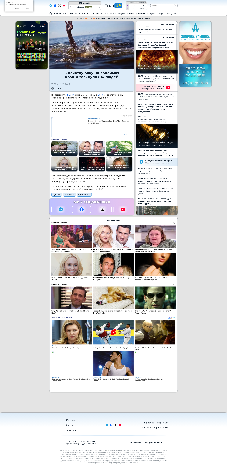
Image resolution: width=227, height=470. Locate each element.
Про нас (70, 420)
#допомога (84, 194)
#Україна (69, 194)
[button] (70, 7)
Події (90, 18)
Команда (71, 430)
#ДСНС (57, 194)
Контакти (70, 425)
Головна (80, 18)
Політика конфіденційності (156, 427)
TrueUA (71, 95)
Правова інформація (156, 422)
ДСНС (100, 95)
